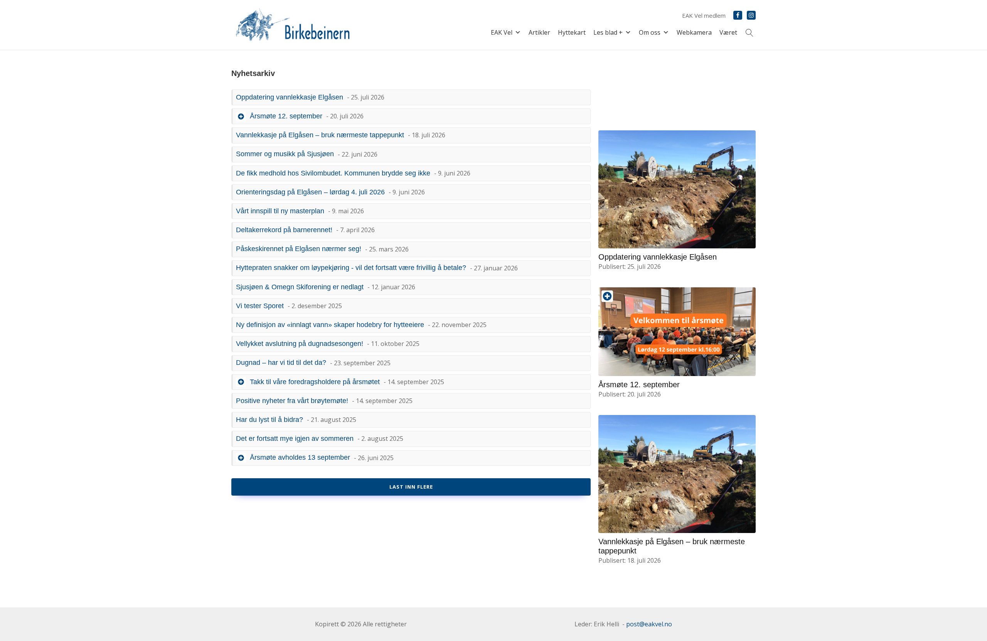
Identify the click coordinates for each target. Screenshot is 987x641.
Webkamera (694, 32)
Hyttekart (572, 32)
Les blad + (608, 32)
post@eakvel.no (649, 624)
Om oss (649, 32)
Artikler (539, 32)
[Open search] (749, 33)
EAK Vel (501, 32)
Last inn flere (411, 486)
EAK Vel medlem (704, 15)
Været (728, 32)
